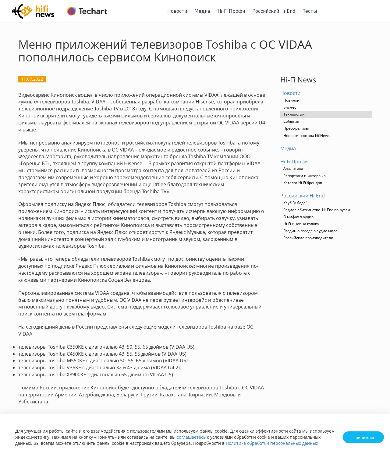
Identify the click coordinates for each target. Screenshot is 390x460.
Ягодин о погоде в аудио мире (310, 230)
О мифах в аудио (298, 216)
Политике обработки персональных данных (272, 443)
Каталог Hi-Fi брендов (302, 182)
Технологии (294, 114)
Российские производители (308, 237)
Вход (376, 15)
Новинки (291, 100)
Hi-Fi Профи (231, 11)
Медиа (202, 11)
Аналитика (293, 168)
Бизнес (289, 107)
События (291, 121)
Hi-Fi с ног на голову (301, 223)
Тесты (310, 11)
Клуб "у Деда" (295, 202)
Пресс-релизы (296, 128)
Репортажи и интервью (304, 175)
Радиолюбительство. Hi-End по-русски (317, 209)
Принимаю (363, 437)
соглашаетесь (191, 437)
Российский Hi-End (273, 11)
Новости (177, 11)
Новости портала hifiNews (306, 135)
